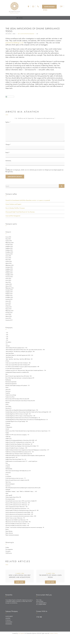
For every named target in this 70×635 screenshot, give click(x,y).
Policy (56, 633)
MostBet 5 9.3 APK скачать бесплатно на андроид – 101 (17, 434)
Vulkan (7, 493)
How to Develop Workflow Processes (15, 208)
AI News (7, 361)
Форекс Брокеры (9, 531)
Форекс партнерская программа (12, 535)
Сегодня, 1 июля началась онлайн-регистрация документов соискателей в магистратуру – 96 (25, 527)
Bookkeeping (8, 379)
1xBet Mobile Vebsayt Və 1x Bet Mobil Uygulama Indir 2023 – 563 (19, 355)
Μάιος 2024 (8, 238)
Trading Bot (8, 489)
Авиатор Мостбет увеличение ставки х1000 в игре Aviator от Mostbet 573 (21, 501)
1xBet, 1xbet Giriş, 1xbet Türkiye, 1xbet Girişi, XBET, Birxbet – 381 (19, 359)
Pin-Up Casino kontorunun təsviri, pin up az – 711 (16, 478)
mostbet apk (8, 436)
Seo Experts (21, 633)
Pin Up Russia (8, 476)
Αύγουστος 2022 (9, 276)
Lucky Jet (7, 429)
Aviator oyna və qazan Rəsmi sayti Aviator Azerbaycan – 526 (18, 362)
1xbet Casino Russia (10, 353)
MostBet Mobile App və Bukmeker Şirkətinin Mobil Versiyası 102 (19, 453)
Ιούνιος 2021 (8, 303)
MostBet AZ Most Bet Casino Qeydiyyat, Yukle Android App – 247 (19, 444)
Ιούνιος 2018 (8, 318)
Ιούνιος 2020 (8, 314)
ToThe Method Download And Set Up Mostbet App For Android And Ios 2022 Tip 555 (23, 487)
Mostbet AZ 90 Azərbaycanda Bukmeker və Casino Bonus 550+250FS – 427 (21, 440)
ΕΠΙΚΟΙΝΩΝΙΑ (9, 624)
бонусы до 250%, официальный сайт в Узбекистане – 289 (18, 502)
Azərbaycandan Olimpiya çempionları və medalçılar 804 (17, 372)
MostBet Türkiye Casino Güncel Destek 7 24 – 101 (16, 459)
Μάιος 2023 (8, 259)
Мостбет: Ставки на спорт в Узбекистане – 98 (15, 518)
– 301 (7, 332)
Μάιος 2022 (8, 282)
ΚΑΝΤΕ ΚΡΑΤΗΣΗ (49, 6)
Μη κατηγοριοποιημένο (10, 499)
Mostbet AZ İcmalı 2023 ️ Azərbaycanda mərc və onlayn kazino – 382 (20, 442)
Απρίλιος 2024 (9, 240)
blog (6, 374)
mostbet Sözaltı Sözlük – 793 (11, 457)
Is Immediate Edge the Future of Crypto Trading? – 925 (17, 421)
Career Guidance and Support (13, 204)
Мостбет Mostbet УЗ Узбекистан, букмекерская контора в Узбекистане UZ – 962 (22, 510)
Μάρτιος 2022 (9, 286)
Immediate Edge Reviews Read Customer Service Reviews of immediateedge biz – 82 (23, 417)
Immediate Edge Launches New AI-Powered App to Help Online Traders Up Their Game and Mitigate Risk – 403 (28, 412)
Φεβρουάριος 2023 (9, 265)
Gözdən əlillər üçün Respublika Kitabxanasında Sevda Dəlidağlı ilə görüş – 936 (22, 410)
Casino (7, 387)
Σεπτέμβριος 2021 (9, 297)
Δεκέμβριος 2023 (9, 246)
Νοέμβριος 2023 (9, 248)
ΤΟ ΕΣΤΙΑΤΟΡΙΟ (9, 622)
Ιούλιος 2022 (8, 278)
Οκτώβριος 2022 (9, 272)
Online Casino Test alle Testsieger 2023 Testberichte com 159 (18, 470)
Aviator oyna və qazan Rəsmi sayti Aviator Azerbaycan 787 (18, 364)
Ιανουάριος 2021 (9, 312)
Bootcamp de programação (11, 381)
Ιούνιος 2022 (8, 280)
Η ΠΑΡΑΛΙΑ (8, 620)
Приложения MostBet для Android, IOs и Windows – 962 (17, 525)
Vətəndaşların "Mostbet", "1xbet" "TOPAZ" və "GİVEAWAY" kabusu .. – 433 (21, 491)
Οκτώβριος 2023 (9, 250)
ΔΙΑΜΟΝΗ (8, 618)
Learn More (19, 582)
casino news (8, 389)
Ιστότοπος (8, 160)
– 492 (7, 334)
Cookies (51, 633)
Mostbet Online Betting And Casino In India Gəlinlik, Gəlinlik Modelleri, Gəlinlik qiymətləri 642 (25, 455)
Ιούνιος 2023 (8, 257)
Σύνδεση (7, 547)
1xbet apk (8, 345)
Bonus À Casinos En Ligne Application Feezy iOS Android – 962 (19, 376)
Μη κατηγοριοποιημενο (26, 33)
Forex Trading (8, 406)
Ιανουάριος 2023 (9, 267)
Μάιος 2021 (8, 305)
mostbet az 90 (8, 438)
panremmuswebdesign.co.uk (15, 42)
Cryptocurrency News (10, 396)
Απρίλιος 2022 (9, 284)
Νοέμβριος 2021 (9, 293)
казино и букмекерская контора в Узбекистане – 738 (16, 506)
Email (8, 152)
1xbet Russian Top (9, 357)
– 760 (7, 336)
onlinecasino (8, 472)
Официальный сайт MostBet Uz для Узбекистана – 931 (17, 519)
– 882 (7, 338)
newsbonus (8, 467)
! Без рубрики (8, 342)
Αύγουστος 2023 (9, 254)
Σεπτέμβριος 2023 (9, 252)
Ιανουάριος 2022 (9, 289)
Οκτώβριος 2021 (9, 295)
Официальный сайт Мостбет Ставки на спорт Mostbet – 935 (18, 521)
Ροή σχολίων (8, 551)
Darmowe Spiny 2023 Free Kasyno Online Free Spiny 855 (17, 398)
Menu (20, 18)
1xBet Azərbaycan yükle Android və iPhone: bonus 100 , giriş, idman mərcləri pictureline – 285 (25, 349)
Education (8, 402)
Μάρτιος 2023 (9, 263)
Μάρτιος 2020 (9, 316)
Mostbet (7, 432)
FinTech (7, 404)
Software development (10, 484)
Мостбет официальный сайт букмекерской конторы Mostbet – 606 (19, 512)
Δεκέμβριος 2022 (9, 269)
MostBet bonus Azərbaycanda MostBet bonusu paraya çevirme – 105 (20, 451)
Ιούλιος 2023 (8, 255)
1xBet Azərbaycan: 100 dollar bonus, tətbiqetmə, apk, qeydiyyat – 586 (20, 351)
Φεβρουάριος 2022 (10, 288)
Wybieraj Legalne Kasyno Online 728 (13, 497)
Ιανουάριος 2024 (9, 244)
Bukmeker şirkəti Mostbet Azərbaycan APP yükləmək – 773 (18, 385)
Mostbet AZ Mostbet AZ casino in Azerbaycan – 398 (16, 448)
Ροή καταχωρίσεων (9, 549)
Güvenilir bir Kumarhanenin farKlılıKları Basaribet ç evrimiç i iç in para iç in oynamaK (28, 200)
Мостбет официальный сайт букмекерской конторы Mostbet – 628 (19, 514)
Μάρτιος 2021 (9, 308)
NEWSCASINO (9, 468)
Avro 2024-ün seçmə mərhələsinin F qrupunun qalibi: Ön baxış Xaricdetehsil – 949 (22, 366)
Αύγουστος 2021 (9, 299)
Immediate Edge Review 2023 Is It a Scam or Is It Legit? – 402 (18, 413)
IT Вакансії (8, 425)
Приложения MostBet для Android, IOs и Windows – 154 (17, 523)
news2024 (8, 465)
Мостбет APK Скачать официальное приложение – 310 (17, 508)
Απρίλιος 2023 (9, 261)
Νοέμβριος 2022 (9, 271)
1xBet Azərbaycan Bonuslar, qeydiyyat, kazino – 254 (16, 347)
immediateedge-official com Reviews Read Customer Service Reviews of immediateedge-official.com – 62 (27, 419)
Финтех (7, 529)
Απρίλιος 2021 (9, 306)
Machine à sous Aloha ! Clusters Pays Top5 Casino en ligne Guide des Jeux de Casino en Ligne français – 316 (28, 430)
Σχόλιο (8, 122)
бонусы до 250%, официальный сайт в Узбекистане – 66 (17, 504)
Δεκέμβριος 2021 (9, 291)
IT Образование (9, 427)
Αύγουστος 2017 (9, 320)
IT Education (8, 423)
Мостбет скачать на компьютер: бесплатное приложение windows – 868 (21, 516)
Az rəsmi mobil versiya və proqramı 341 (14, 368)
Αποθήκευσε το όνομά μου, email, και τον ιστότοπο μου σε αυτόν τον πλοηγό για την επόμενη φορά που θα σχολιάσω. (35, 170)
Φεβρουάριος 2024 (9, 242)
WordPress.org (9, 553)
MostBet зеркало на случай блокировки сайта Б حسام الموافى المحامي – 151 (21, 461)
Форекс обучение (9, 533)
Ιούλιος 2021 (8, 301)
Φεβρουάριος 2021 (10, 310)
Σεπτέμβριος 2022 (9, 274)
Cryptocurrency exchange (11, 395)
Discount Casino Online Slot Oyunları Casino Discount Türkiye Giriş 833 (20, 400)
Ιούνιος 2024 (8, 237)
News (7, 463)
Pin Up (7, 474)
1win (7, 344)
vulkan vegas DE (9, 495)
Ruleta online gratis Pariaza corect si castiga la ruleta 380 (17, 480)
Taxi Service (8, 485)
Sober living (8, 482)
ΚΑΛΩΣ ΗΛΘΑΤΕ (9, 616)
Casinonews (8, 391)
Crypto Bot (8, 393)
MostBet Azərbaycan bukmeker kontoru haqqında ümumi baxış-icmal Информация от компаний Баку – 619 (27, 449)
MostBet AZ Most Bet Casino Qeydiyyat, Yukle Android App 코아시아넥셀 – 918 (22, 446)
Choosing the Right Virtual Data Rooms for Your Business (20, 212)
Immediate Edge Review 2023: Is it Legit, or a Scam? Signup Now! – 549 (20, 415)
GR (61, 6)
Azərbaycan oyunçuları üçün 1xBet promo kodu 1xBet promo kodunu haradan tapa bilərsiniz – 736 (26, 370)
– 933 (7, 340)
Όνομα (8, 144)
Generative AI (8, 408)
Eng (45, 10)
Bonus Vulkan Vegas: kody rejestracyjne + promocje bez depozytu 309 (20, 378)
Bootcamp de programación (11, 383)
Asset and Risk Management (13, 216)
